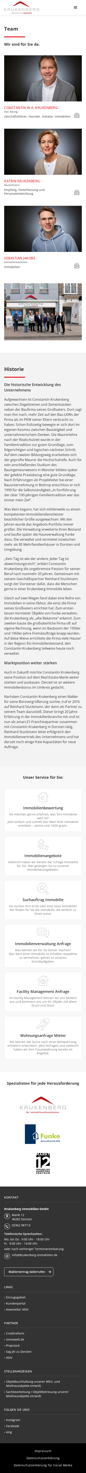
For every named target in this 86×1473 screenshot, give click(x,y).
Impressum (43, 1451)
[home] (21, 7)
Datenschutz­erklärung (43, 1458)
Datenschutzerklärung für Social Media (43, 1465)
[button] (75, 7)
